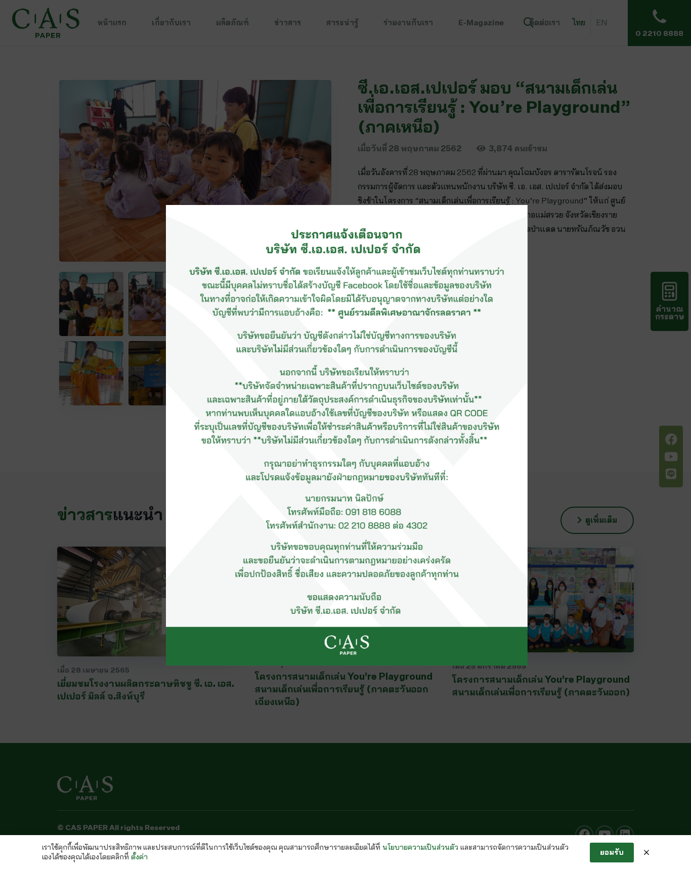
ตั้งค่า (139, 857)
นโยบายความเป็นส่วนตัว (420, 847)
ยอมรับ (612, 852)
